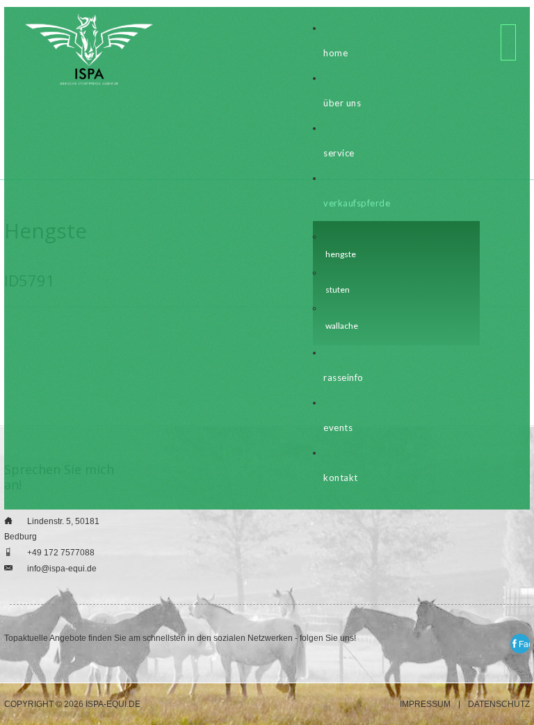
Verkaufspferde (356, 203)
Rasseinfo (343, 377)
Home (335, 52)
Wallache (341, 325)
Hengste (340, 254)
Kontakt (340, 477)
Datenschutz (499, 704)
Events (338, 427)
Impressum (425, 704)
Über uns (342, 102)
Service (339, 152)
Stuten (337, 289)
